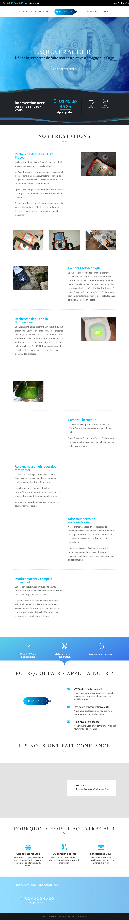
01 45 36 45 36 (15, 3)
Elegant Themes (57, 916)
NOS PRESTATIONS (64, 69)
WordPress (82, 916)
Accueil (23, 12)
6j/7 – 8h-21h (121, 3)
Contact (105, 12)
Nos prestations (39, 12)
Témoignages (90, 12)
